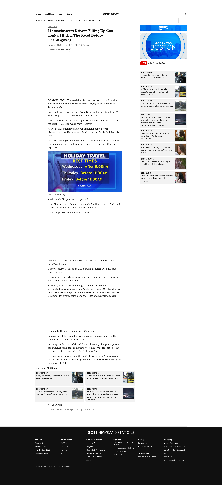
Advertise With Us (93, 453)
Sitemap (89, 460)
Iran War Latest (40, 447)
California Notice (145, 447)
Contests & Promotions (95, 450)
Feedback (168, 457)
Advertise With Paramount (174, 447)
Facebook (65, 447)
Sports (69, 20)
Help (166, 453)
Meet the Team (92, 443)
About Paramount (171, 443)
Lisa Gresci (57, 405)
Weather (59, 20)
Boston (39, 20)
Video (78, 20)
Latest (38, 14)
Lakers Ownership (42, 453)
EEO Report (117, 455)
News (49, 20)
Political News (40, 443)
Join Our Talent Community (175, 450)
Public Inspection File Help (123, 448)
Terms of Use (143, 453)
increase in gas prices (98, 277)
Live (60, 14)
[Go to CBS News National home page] (111, 14)
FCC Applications (119, 451)
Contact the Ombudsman (174, 460)
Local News (49, 14)
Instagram (64, 450)
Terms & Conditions (94, 457)
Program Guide (92, 447)
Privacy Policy (143, 443)
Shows (70, 14)
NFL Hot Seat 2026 (42, 450)
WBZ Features (90, 20)
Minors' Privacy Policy (147, 457)
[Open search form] (185, 14)
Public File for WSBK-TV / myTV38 (122, 443)
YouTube (64, 443)
